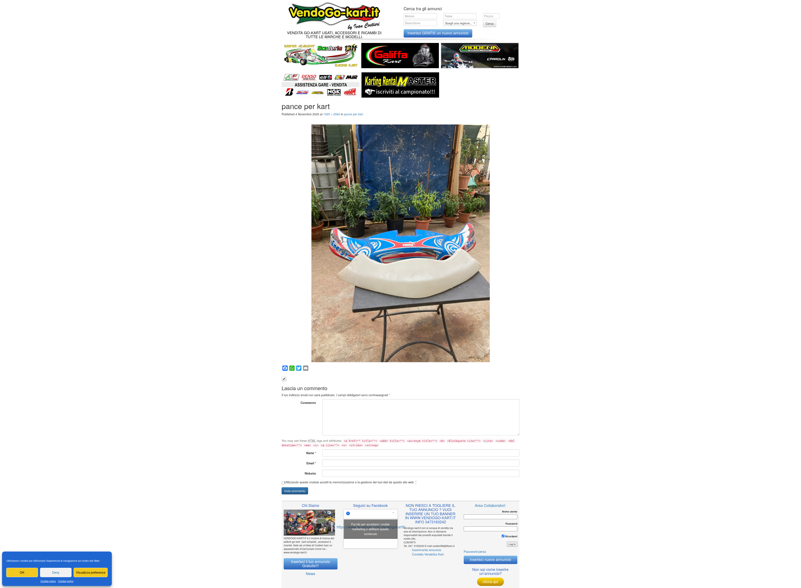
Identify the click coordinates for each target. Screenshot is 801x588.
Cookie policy (48, 581)
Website (310, 473)
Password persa (475, 551)
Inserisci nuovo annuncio (490, 559)
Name (311, 453)
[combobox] (460, 23)
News (310, 573)
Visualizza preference (90, 572)
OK (22, 572)
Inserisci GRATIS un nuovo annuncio (438, 32)
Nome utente (509, 511)
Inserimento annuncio (426, 550)
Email (311, 463)
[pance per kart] (400, 243)
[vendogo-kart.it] (333, 15)
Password (511, 523)
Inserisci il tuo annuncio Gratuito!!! (310, 563)
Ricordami (510, 536)
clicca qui (490, 581)
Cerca (490, 23)
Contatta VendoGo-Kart (428, 554)
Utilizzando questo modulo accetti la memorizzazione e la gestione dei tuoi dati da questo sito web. (350, 482)
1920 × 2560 (331, 114)
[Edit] (284, 379)
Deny (55, 572)
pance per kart (353, 114)
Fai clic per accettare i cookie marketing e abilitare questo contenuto (370, 529)
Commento (308, 403)
